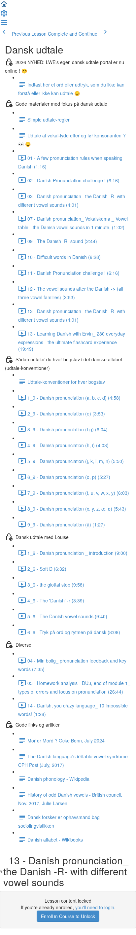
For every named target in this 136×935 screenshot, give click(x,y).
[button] (4, 6)
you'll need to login (94, 907)
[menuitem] (4, 15)
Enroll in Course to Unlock (68, 916)
